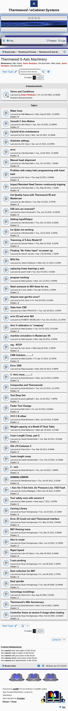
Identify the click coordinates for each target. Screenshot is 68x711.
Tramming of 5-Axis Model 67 (26, 240)
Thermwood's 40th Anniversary (27, 602)
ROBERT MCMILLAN (30, 320)
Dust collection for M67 (22, 571)
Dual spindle (17, 581)
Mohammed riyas (28, 481)
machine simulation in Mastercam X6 (30, 335)
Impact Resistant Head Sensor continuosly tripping (37, 184)
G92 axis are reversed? (22, 209)
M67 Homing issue (20, 529)
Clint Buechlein (44, 63)
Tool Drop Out (17, 395)
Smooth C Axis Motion (22, 121)
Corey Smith (26, 290)
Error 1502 (15, 365)
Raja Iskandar (27, 369)
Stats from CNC (18, 307)
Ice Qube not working (21, 229)
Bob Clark (25, 409)
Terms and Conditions (22, 91)
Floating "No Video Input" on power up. (31, 250)
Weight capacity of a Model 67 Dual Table (32, 426)
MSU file (14, 259)
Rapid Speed (17, 550)
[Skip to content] (34, 3)
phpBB (15, 689)
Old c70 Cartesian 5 (20, 446)
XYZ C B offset (18, 416)
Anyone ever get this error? (25, 297)
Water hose (16, 110)
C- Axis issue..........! (21, 374)
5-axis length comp (20, 456)
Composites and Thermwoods (26, 385)
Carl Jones (26, 348)
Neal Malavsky (27, 430)
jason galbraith (27, 399)
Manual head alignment (23, 160)
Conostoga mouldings (22, 591)
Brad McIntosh (27, 378)
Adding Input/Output (21, 219)
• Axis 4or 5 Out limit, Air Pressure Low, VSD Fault (37, 487)
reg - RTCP (16, 345)
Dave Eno (25, 449)
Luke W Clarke (27, 553)
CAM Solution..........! (21, 355)
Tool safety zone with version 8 (27, 498)
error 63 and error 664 (22, 316)
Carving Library (18, 508)
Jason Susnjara (30, 63)
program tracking (19, 277)
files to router (17, 539)
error (13, 149)
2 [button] (38, 77)
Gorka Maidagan (28, 491)
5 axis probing (18, 560)
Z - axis (14, 467)
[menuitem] (9, 41)
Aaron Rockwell (28, 212)
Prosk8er (21, 698)
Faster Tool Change (20, 406)
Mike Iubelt (17, 63)
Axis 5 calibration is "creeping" (27, 325)
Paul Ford (25, 595)
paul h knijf (25, 272)
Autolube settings (19, 140)
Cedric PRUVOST (29, 311)
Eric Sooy (25, 135)
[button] (42, 78)
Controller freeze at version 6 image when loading (37, 612)
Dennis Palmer (27, 243)
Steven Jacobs (27, 254)
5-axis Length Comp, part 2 (24, 435)
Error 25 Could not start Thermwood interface (34, 519)
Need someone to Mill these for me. (29, 286)
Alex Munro (26, 124)
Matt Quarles (26, 281)
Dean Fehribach (28, 95)
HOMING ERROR (19, 477)
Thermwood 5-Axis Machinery (24, 59)
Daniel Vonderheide (29, 439)
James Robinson (28, 263)
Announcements (25, 98)
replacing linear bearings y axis (27, 268)
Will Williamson (27, 114)
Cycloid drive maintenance (24, 131)
